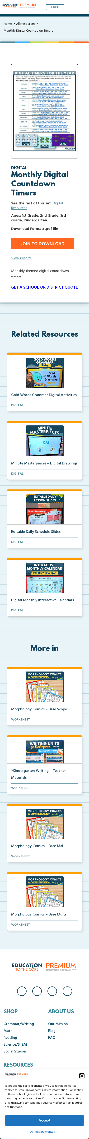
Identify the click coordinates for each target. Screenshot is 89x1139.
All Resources (25, 24)
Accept (45, 1120)
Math (8, 1031)
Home (8, 24)
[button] (82, 1075)
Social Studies (15, 1051)
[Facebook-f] (22, 991)
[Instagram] (37, 991)
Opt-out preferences (42, 1132)
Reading (10, 1038)
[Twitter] (52, 991)
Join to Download (43, 244)
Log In (55, 7)
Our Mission (58, 1024)
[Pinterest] (67, 991)
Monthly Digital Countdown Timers (28, 30)
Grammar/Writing (19, 1024)
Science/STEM (15, 1045)
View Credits (21, 258)
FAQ (52, 1038)
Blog (52, 1031)
